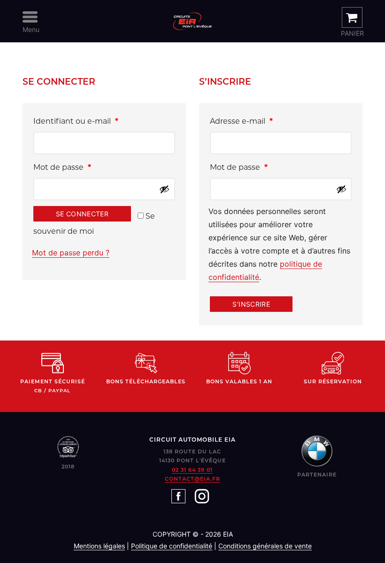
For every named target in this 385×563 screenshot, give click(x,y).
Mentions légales (99, 546)
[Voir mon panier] (352, 17)
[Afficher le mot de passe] (164, 189)
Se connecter (82, 214)
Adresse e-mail (262, 121)
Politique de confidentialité (171, 546)
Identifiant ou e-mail (96, 121)
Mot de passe (82, 167)
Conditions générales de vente (265, 546)
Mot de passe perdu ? (70, 252)
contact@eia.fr (192, 479)
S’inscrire (251, 304)
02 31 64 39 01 (192, 470)
